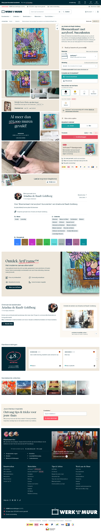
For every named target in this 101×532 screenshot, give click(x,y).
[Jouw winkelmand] (97, 11)
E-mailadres (47, 410)
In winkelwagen (81, 137)
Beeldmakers (27, 16)
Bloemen (54, 219)
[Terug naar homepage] (12, 11)
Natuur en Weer (64, 219)
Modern (81, 219)
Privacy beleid (68, 520)
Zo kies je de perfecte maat (91, 62)
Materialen (38, 16)
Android (33, 108)
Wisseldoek (68, 81)
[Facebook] (15, 500)
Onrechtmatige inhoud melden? (56, 520)
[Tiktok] (20, 500)
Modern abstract (56, 228)
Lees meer (82, 197)
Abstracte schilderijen (58, 225)
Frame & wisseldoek (71, 77)
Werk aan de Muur (83, 466)
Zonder (72, 126)
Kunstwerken (5, 16)
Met (90, 126)
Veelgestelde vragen (12, 453)
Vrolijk (16, 219)
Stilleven (61, 222)
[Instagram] (10, 500)
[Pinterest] (12, 500)
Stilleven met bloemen (58, 231)
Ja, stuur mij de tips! (51, 418)
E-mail (40, 449)
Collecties (16, 16)
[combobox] (44, 12)
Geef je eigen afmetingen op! (75, 69)
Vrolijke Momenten (72, 231)
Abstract (54, 222)
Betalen (8, 456)
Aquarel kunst (70, 222)
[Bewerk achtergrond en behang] (57, 28)
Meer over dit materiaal (92, 51)
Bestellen (32, 453)
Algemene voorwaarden (35, 520)
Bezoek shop (81, 195)
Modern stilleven (71, 225)
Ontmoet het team (59, 456)
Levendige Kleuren (57, 234)
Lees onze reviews (20, 138)
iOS (27, 108)
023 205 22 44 (31, 449)
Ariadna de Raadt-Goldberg (72, 26)
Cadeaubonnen (33, 458)
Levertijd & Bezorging (35, 456)
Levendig (23, 219)
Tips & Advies (49, 16)
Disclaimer (44, 520)
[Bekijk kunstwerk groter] (57, 25)
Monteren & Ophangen (12, 458)
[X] (17, 500)
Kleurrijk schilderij (69, 228)
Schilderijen (74, 219)
